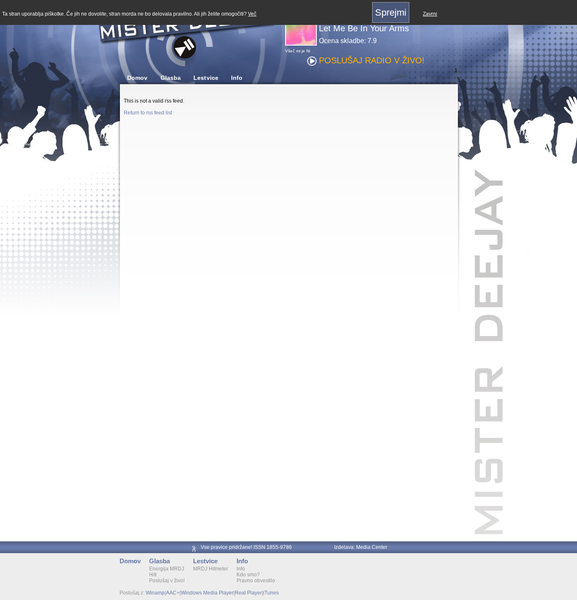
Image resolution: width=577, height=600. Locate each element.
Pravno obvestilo (256, 581)
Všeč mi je (295, 51)
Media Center (371, 547)
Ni (308, 51)
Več (252, 14)
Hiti (153, 575)
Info (236, 77)
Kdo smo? (248, 575)
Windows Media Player (207, 593)
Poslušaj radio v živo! (372, 60)
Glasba (171, 77)
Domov (137, 77)
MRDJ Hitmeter (210, 569)
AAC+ (173, 593)
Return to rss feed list (148, 113)
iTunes (271, 593)
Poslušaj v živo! (167, 581)
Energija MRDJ (166, 569)
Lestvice (205, 77)
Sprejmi (390, 12)
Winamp (155, 593)
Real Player (248, 593)
